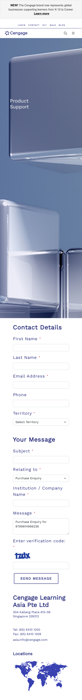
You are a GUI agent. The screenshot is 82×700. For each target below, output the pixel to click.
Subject (23, 451)
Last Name (26, 357)
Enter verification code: (39, 543)
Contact (34, 25)
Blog (62, 25)
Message (24, 513)
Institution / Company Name (37, 491)
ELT (45, 25)
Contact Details (37, 327)
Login (22, 25)
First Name (27, 338)
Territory (24, 413)
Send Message (36, 578)
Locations (22, 653)
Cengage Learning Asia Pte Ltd (39, 601)
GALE (53, 25)
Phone (20, 394)
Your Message (34, 439)
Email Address (30, 376)
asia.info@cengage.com (30, 640)
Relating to (27, 469)
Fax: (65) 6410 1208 (27, 634)
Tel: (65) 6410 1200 (26, 629)
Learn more (41, 13)
